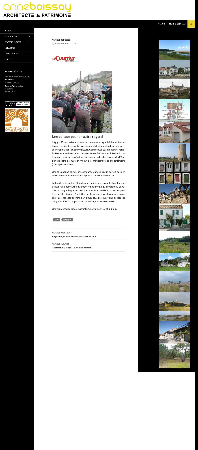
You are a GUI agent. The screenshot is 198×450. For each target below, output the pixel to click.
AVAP (57, 220)
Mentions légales (177, 24)
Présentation (11, 36)
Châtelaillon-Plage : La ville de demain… (72, 246)
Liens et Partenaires (13, 54)
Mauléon (67, 220)
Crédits (161, 24)
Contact (9, 59)
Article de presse (61, 40)
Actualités (10, 48)
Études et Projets (13, 42)
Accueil (8, 30)
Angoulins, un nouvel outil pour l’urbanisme (74, 235)
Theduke (77, 44)
